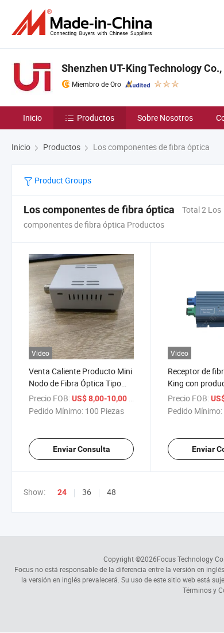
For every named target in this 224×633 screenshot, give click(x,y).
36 (86, 491)
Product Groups (62, 180)
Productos (95, 117)
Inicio (32, 117)
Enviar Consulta (81, 449)
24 (62, 492)
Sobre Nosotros (165, 117)
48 (111, 491)
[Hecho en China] (83, 22)
